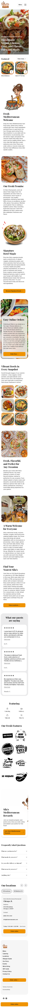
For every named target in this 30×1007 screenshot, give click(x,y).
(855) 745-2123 (7, 916)
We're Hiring (6, 966)
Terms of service (7, 987)
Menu (20, 5)
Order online (14, 931)
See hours (22, 926)
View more (7, 639)
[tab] (6, 891)
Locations (6, 956)
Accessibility (6, 989)
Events (5, 964)
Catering (5, 954)
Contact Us (6, 974)
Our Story (6, 961)
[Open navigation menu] (25, 4)
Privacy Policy (7, 971)
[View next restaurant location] (25, 885)
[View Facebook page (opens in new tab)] (4, 998)
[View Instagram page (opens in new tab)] (6, 998)
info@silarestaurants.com (10, 920)
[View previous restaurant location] (21, 885)
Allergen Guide (7, 959)
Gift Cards (6, 969)
